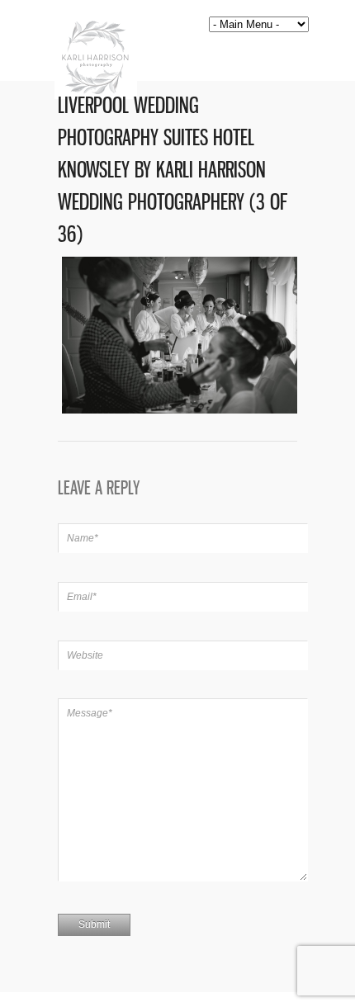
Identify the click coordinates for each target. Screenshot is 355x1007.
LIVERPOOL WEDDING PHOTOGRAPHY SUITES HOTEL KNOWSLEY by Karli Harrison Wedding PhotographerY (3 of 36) (172, 169)
